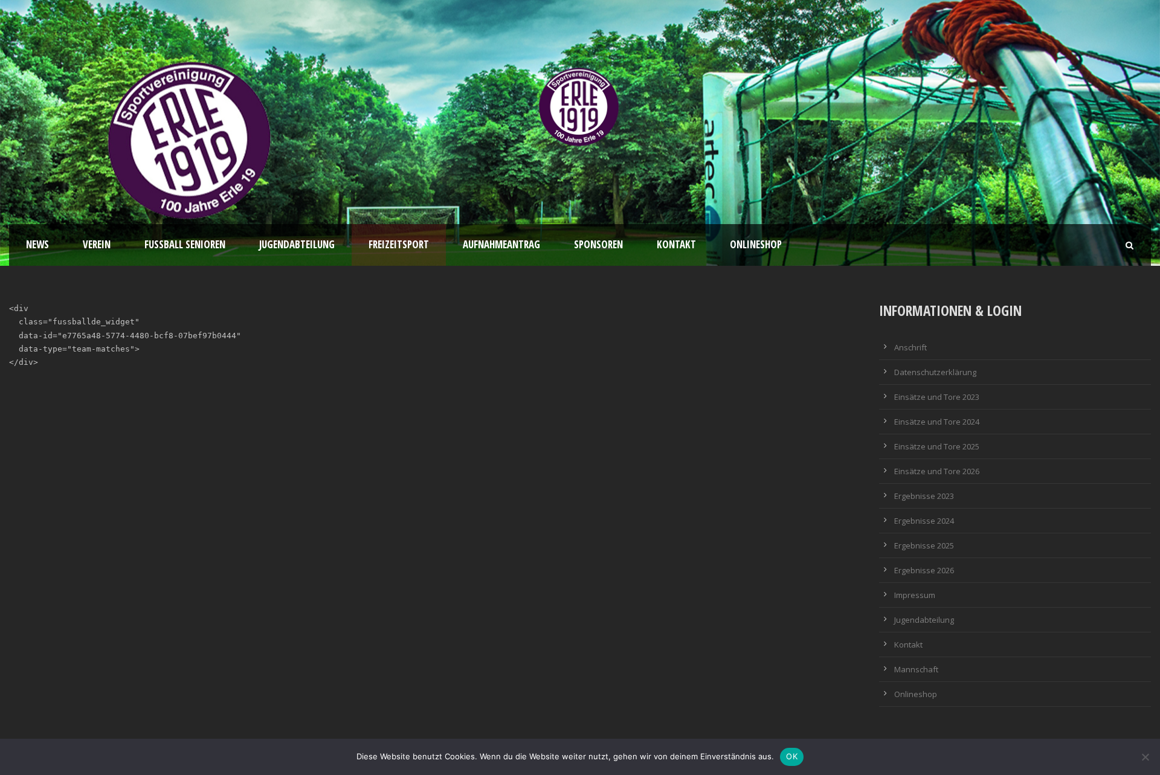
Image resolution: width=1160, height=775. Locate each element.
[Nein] (1145, 757)
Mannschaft (916, 669)
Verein (97, 244)
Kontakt (676, 244)
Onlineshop (756, 244)
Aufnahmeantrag (501, 244)
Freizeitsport (399, 244)
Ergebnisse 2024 (924, 520)
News (37, 244)
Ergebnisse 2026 (924, 570)
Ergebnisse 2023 (924, 495)
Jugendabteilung (297, 244)
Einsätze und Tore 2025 (936, 446)
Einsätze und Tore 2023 (936, 396)
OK (792, 756)
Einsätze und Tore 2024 (936, 421)
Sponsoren (598, 244)
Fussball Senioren (184, 244)
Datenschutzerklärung (935, 372)
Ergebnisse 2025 (924, 545)
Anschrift (910, 347)
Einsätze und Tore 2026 (936, 471)
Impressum (914, 595)
